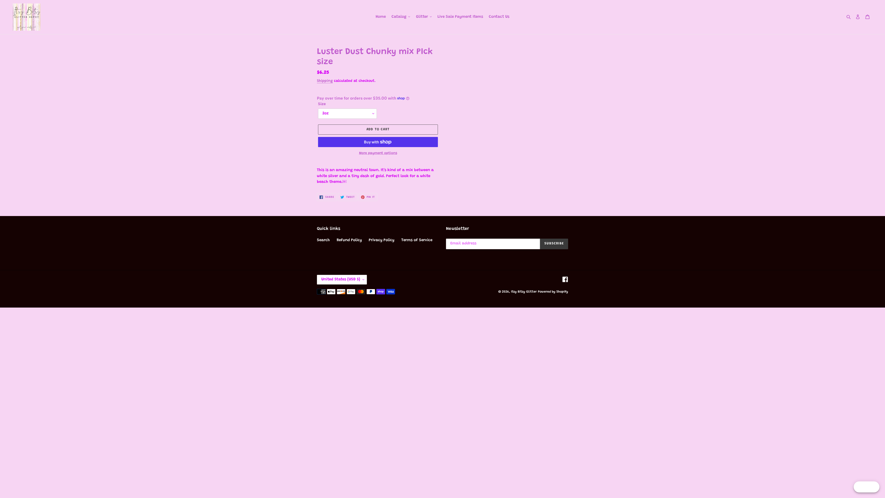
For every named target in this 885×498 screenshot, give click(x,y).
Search (323, 240)
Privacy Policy (381, 240)
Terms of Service (416, 240)
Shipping (325, 81)
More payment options (378, 153)
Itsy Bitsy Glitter (524, 291)
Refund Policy (349, 240)
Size (322, 104)
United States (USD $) (340, 280)
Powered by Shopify (553, 291)
